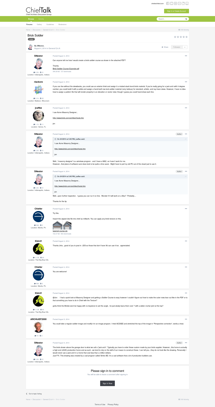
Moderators (62, 24)
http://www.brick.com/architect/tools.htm (68, 118)
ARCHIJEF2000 (38, 319)
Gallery (39, 24)
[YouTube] (171, 3)
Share (165, 47)
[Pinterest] (179, 3)
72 (37, 335)
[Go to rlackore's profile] (38, 89)
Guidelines (50, 24)
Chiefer (38, 208)
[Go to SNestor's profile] (30, 47)
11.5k (37, 257)
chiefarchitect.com (157, 3)
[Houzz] (183, 3)
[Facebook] (167, 3)
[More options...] (186, 55)
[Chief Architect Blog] (187, 3)
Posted (61, 56)
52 (42, 98)
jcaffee (38, 107)
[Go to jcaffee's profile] (38, 115)
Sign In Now (107, 383)
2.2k (37, 72)
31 (42, 72)
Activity (41, 19)
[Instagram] (175, 3)
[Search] (186, 19)
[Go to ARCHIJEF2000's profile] (38, 327)
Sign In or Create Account (176, 11)
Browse (31, 19)
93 (43, 257)
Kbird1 (38, 241)
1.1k (37, 124)
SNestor (40, 45)
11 (42, 124)
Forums (29, 24)
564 (37, 225)
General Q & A (54, 48)
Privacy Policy (113, 404)
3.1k (37, 98)
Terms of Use (100, 404)
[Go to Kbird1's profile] (38, 249)
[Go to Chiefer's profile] (38, 216)
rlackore (38, 81)
